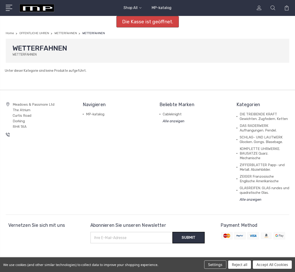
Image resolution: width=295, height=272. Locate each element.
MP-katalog (161, 8)
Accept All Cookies (272, 264)
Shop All (131, 8)
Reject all (239, 264)
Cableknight (172, 114)
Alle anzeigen (173, 121)
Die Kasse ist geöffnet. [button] (147, 21)
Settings (215, 264)
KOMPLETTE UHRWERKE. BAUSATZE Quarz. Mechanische (260, 153)
